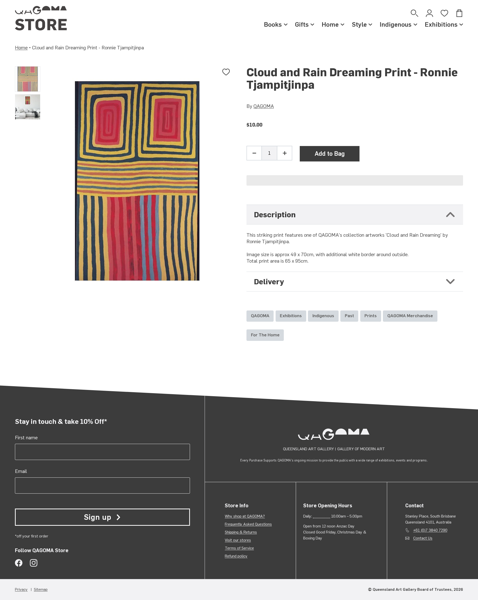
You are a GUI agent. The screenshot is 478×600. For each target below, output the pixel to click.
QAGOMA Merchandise (410, 315)
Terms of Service (239, 548)
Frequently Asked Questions (248, 524)
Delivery (269, 281)
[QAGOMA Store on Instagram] (33, 563)
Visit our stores (238, 540)
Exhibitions (441, 24)
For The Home (265, 334)
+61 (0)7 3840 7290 (430, 530)
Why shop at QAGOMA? (245, 516)
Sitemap (41, 589)
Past (349, 315)
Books (273, 24)
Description (275, 214)
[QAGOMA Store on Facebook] (18, 563)
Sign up (97, 517)
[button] (354, 180)
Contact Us (422, 538)
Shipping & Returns (241, 532)
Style (359, 24)
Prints (370, 315)
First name (26, 438)
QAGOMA (263, 106)
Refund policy (236, 556)
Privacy (21, 589)
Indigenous (396, 24)
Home (330, 24)
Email (21, 471)
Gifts (302, 24)
